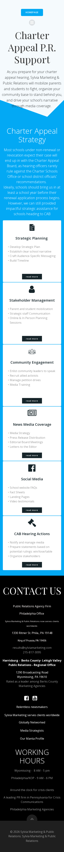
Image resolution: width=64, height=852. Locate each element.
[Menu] (32, 23)
